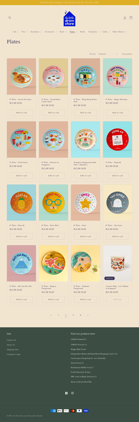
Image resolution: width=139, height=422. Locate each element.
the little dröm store (20, 416)
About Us (11, 345)
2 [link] (66, 315)
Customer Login (13, 354)
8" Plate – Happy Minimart (116, 99)
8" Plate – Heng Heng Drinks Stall (85, 100)
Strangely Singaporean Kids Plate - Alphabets (85, 163)
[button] (10, 18)
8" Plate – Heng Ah (113, 162)
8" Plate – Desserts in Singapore (50, 163)
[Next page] (88, 315)
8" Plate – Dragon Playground (49, 287)
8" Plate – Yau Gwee (114, 225)
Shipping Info (13, 350)
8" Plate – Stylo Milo (50, 225)
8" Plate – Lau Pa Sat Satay (20, 99)
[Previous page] (51, 315)
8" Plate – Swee (80, 225)
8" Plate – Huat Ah (17, 225)
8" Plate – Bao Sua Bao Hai (21, 286)
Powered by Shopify (35, 416)
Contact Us (11, 340)
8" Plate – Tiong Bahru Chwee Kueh (51, 100)
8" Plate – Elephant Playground (81, 287)
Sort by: (92, 54)
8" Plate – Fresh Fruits (19, 162)
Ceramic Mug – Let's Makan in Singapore (117, 287)
